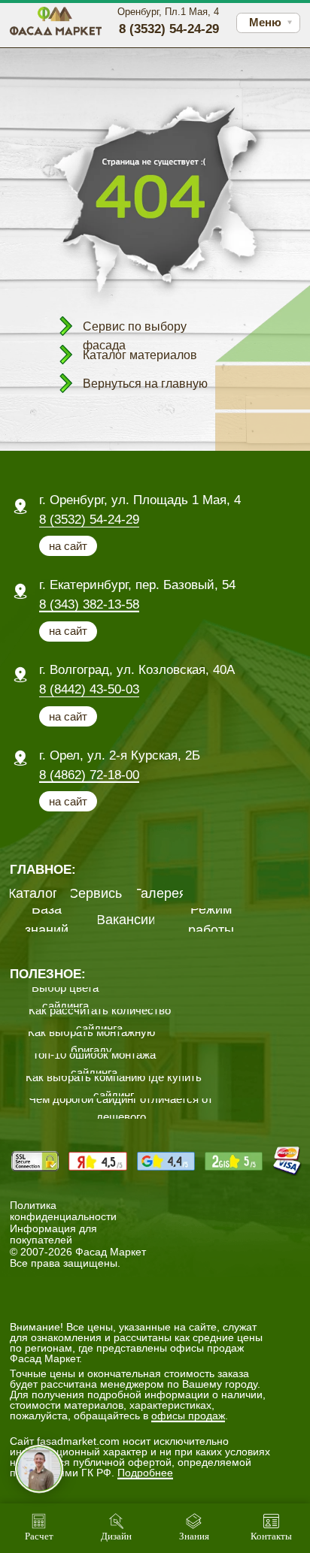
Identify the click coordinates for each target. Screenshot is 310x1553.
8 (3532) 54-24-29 (89, 519)
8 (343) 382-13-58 (89, 604)
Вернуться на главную (145, 383)
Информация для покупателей (53, 1234)
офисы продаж (188, 1415)
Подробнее (145, 1473)
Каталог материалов (140, 355)
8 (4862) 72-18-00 (89, 775)
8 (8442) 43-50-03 (89, 689)
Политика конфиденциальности (63, 1210)
